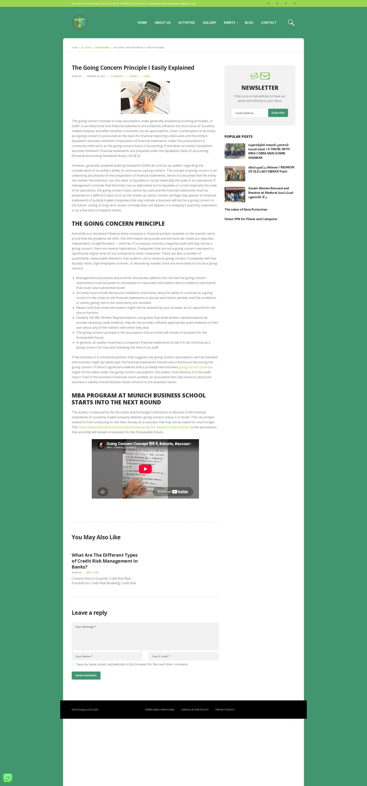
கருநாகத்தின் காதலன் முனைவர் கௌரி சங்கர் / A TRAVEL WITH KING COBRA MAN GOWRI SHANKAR (269, 151)
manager (77, 76)
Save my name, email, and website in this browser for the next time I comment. (132, 664)
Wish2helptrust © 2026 (85, 709)
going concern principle (196, 367)
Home (75, 47)
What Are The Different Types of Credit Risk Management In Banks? (105, 561)
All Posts (86, 47)
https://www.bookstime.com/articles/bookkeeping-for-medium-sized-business (134, 427)
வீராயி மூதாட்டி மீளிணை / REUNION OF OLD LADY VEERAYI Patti (271, 169)
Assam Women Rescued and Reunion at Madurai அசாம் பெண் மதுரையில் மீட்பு (271, 192)
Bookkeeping (102, 47)
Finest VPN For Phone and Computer (251, 219)
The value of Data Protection (246, 209)
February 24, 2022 (96, 76)
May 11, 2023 (93, 572)
